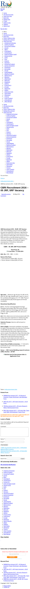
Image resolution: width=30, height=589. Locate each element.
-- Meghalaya (7, 79)
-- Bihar (5, 49)
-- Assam (5, 48)
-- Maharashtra (7, 75)
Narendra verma (6, 194)
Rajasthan (9, 159)
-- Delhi (5, 57)
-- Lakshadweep (7, 72)
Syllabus (5, 24)
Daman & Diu (10, 127)
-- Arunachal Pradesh (9, 46)
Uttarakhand (9, 171)
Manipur (8, 148)
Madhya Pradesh (11, 145)
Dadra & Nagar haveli (12, 125)
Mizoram (8, 151)
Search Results (7, 521)
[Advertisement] (15, 212)
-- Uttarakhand (7, 100)
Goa (7, 130)
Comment (3, 426)
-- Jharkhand (6, 67)
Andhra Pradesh (10, 116)
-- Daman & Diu (7, 56)
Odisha (8, 155)
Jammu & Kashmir (11, 137)
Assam (8, 119)
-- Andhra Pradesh (8, 44)
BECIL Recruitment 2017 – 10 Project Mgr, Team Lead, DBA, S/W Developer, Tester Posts (16, 411)
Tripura (8, 168)
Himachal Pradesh (11, 135)
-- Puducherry (7, 85)
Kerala (8, 142)
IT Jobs (5, 21)
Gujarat (8, 132)
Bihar (7, 120)
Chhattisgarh (10, 124)
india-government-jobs (7, 181)
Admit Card (6, 26)
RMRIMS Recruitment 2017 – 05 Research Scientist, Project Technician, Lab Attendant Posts (15, 397)
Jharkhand (9, 138)
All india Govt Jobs (8, 14)
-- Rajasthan (6, 88)
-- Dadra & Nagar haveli (10, 54)
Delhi (7, 129)
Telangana (9, 166)
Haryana (8, 133)
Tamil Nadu (9, 164)
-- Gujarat (6, 61)
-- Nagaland (6, 82)
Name (3, 439)
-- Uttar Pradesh (8, 98)
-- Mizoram (6, 80)
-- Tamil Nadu (7, 93)
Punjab (8, 158)
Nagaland (9, 153)
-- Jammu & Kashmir (9, 66)
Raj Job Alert (3, 9)
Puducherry (9, 156)
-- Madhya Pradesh (8, 74)
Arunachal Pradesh (11, 117)
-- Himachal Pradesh (9, 64)
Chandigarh (9, 122)
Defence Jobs (7, 23)
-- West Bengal (7, 101)
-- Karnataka (6, 69)
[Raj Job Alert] (6, 7)
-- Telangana (6, 95)
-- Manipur (6, 77)
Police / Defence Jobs (9, 38)
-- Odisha (6, 83)
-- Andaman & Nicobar (9, 43)
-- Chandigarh (7, 51)
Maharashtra (10, 146)
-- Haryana (6, 62)
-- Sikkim (5, 90)
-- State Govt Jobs (8, 92)
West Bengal (9, 172)
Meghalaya (9, 150)
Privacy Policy (7, 514)
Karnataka (9, 140)
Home (5, 13)
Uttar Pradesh (10, 169)
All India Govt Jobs (8, 35)
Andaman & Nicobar (12, 114)
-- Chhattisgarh (7, 53)
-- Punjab (6, 87)
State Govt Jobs (7, 16)
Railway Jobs (6, 19)
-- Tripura (6, 97)
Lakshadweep (10, 143)
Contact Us (6, 482)
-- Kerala (5, 70)
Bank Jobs (6, 18)
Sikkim (8, 161)
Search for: (4, 458)
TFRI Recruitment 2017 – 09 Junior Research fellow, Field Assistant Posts (15, 406)
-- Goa (5, 59)
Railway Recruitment (9, 40)
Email (3, 442)
